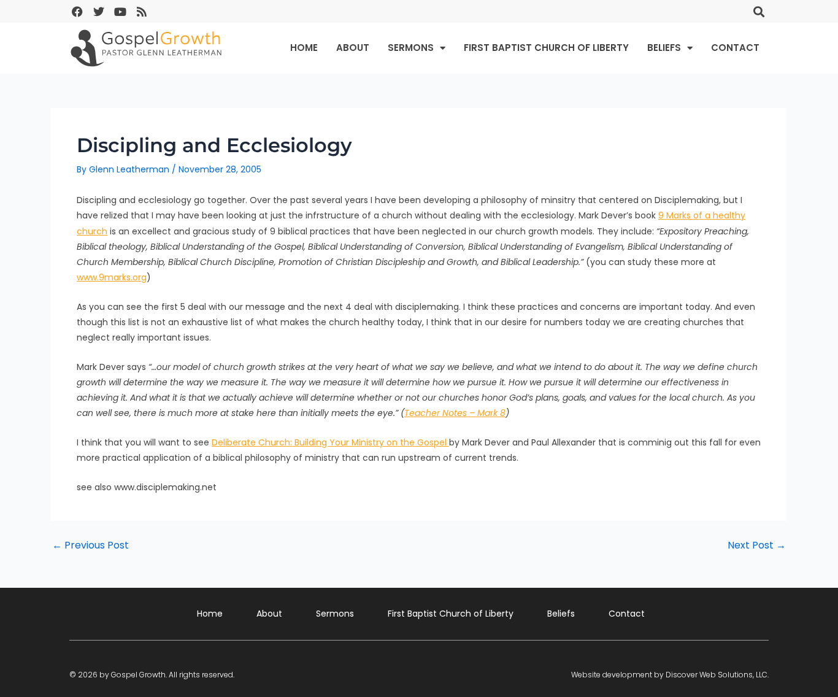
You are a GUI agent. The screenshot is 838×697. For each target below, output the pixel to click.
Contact (735, 47)
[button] (758, 11)
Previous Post (90, 545)
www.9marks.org (112, 277)
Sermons (411, 47)
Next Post (757, 545)
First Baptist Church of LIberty (546, 47)
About (352, 47)
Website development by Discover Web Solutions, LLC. (670, 674)
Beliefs (664, 47)
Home (304, 47)
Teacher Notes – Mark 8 (454, 413)
